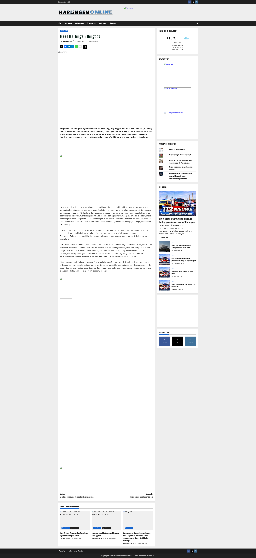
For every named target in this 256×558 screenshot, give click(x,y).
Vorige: (77, 495)
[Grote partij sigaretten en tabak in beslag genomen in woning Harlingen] (177, 203)
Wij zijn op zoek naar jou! (177, 149)
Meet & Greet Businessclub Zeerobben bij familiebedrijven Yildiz (74, 534)
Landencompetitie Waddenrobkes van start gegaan (105, 534)
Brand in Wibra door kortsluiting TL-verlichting (164, 285)
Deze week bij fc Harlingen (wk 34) (180, 154)
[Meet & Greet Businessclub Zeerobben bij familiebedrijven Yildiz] (75, 520)
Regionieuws (79, 23)
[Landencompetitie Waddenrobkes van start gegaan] (106, 520)
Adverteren (63, 551)
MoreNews (138, 556)
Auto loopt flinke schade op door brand (164, 272)
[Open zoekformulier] (197, 23)
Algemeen (102, 23)
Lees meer (165, 237)
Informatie (73, 551)
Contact (81, 551)
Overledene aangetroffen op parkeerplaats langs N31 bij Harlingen (164, 259)
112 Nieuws (112, 23)
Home (60, 23)
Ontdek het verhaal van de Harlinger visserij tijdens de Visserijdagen (180, 161)
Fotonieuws (64, 30)
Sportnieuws (91, 23)
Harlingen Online (66, 41)
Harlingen (68, 23)
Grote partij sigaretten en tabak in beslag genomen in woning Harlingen (177, 220)
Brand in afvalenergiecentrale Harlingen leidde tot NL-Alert (164, 246)
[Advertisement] (106, 147)
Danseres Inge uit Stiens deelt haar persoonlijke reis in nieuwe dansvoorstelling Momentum (180, 176)
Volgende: (141, 495)
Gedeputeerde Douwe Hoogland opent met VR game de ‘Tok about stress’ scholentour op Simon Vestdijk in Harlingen (136, 537)
